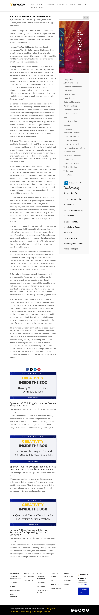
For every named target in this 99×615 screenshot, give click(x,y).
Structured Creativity (72, 155)
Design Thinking (70, 106)
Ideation (67, 125)
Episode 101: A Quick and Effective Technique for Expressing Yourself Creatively (29, 532)
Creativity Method (71, 94)
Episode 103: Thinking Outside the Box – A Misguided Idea (33, 404)
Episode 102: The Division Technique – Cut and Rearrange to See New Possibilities (33, 467)
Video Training (55, 584)
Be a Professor (41, 586)
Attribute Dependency (73, 87)
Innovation (68, 129)
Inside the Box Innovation (45, 409)
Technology (68, 171)
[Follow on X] (31, 369)
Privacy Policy (50, 609)
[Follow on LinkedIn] (35, 369)
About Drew (67, 580)
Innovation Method (71, 136)
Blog (52, 580)
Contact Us (42, 7)
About (33, 7)
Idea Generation (70, 121)
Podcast (13, 412)
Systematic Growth (71, 163)
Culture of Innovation (72, 102)
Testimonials (67, 584)
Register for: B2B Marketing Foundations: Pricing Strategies (73, 243)
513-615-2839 (82, 585)
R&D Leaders (13, 582)
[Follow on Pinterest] (39, 369)
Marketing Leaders (15, 590)
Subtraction (68, 159)
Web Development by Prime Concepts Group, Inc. (33, 612)
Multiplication (69, 152)
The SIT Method (49, 4)
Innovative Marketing (43, 23)
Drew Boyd (16, 20)
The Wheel (68, 175)
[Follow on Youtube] (83, 610)
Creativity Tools (70, 98)
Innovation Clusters (72, 132)
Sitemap (13, 612)
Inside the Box (41, 582)
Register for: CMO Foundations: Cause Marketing (72, 227)
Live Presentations (28, 576)
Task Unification (70, 167)
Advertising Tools (71, 83)
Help (65, 117)
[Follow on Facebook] (27, 369)
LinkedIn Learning (56, 588)
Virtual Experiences (28, 580)
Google (38, 20)
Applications (54, 576)
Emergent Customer (72, 110)
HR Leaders (13, 586)
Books (71, 4)
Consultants (68, 90)
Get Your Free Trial (71, 193)
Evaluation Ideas (70, 113)
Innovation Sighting (25, 23)
